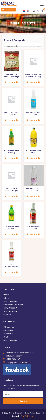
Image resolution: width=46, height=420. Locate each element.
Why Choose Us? (11, 308)
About (6, 298)
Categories (7, 10)
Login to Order (12, 82)
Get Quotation (10, 311)
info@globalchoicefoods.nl (18, 362)
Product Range (10, 301)
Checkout (8, 333)
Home (6, 294)
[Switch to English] (28, 11)
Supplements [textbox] (22, 46)
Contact (7, 314)
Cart (6, 337)
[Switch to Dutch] (23, 11)
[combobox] (23, 45)
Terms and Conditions (13, 304)
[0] (42, 11)
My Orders (8, 330)
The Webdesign (27, 416)
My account (9, 327)
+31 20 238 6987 (13, 359)
